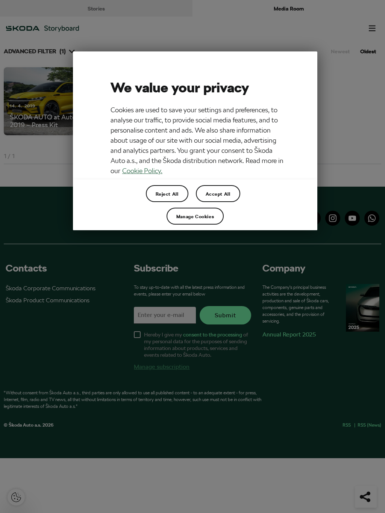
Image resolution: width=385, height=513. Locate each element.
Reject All (167, 194)
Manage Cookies (195, 216)
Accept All (218, 194)
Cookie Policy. (142, 171)
